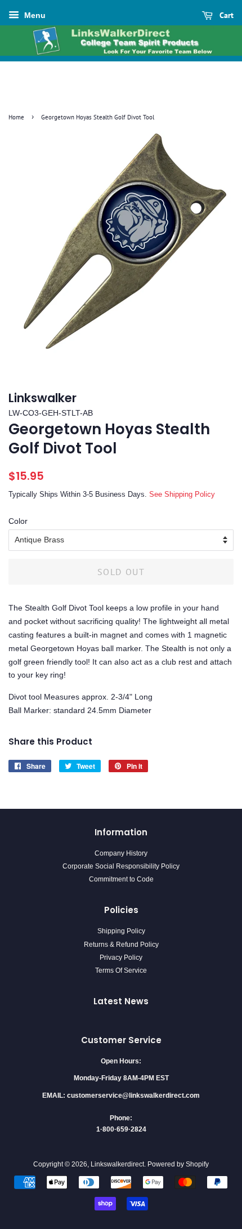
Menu (34, 15)
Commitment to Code (121, 879)
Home (16, 117)
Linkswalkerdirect (117, 1164)
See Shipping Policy (182, 494)
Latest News (121, 1001)
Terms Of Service (121, 970)
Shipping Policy (121, 931)
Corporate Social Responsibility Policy (121, 866)
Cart (225, 15)
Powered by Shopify (178, 1164)
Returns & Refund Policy (121, 945)
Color (18, 521)
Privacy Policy (121, 957)
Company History (121, 853)
